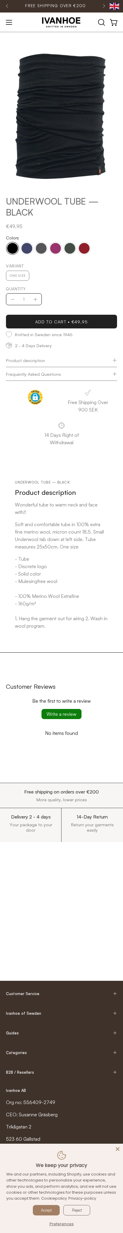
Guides (12, 1033)
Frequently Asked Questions (33, 374)
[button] (101, 22)
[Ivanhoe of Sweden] (61, 22)
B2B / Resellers (20, 1072)
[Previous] (7, 6)
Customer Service (22, 993)
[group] (55, 6)
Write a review (61, 714)
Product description (25, 360)
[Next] (104, 6)
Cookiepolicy (54, 1198)
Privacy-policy (82, 1198)
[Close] (118, 1149)
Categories (16, 1052)
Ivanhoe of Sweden (23, 1013)
